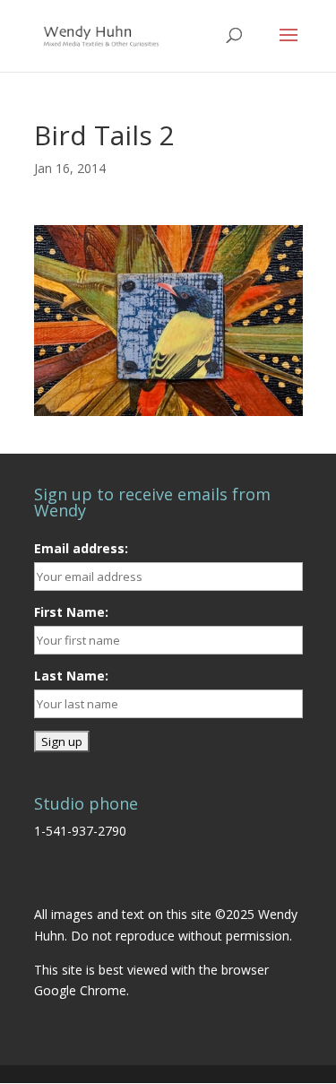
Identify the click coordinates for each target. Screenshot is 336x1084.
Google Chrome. (81, 990)
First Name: (71, 611)
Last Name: (71, 675)
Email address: (81, 548)
